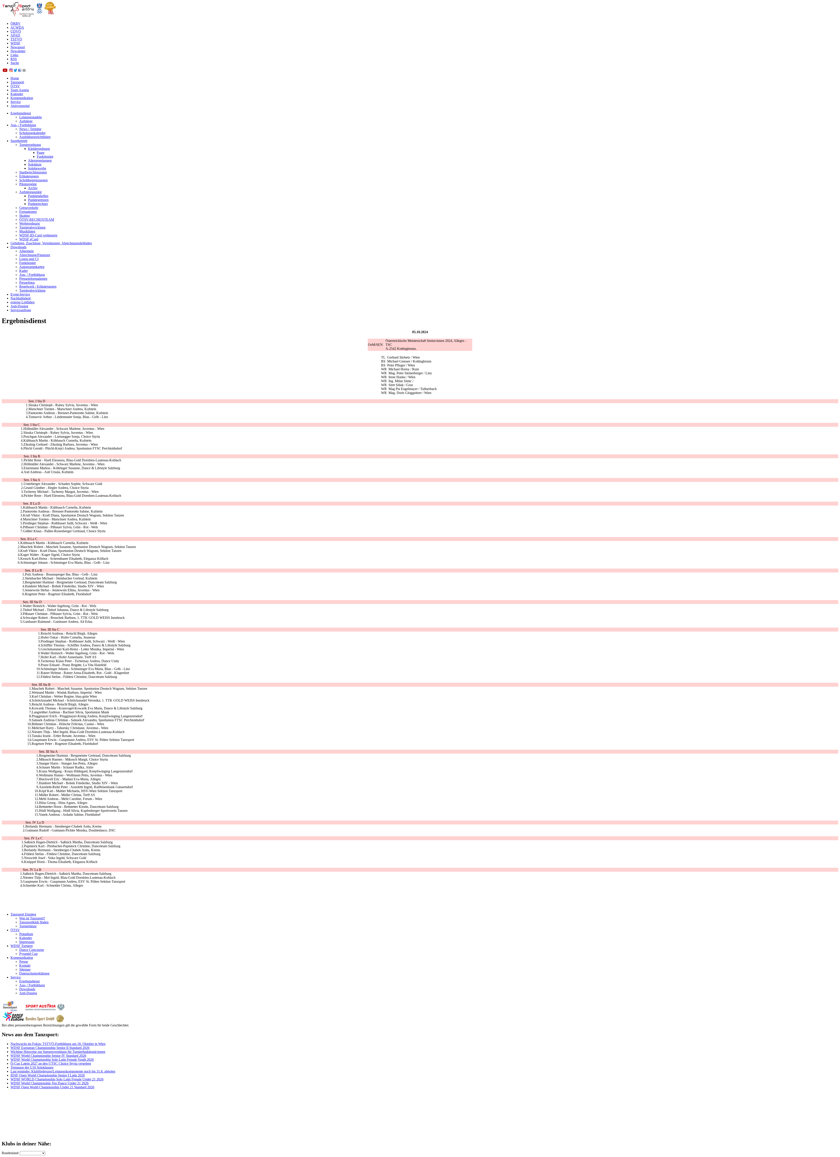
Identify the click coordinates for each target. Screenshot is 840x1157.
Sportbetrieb (18, 141)
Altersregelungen (40, 160)
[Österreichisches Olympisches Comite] (39, 16)
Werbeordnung (29, 223)
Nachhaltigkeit (20, 298)
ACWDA (17, 27)
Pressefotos (27, 282)
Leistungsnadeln (30, 117)
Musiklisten (27, 231)
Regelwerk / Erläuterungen (37, 286)
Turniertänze (28, 926)
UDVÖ (15, 31)
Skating (24, 215)
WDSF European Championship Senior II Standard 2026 (49, 1048)
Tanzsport (17, 82)
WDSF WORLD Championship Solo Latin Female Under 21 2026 (56, 1079)
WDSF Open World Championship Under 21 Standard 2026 (52, 1087)
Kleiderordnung (39, 149)
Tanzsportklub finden (34, 922)
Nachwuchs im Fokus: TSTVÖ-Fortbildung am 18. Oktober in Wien (57, 1044)
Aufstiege (26, 121)
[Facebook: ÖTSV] (19, 71)
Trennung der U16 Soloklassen (31, 1067)
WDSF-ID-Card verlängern (38, 235)
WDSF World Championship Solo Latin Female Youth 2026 (52, 1059)
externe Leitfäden (22, 302)
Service (15, 102)
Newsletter (17, 51)
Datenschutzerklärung (34, 973)
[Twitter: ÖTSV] (15, 71)
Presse (23, 961)
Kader (23, 271)
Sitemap (24, 969)
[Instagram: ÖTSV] (11, 71)
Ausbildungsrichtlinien (35, 137)
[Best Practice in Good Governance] (50, 16)
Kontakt (24, 965)
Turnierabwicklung (32, 227)
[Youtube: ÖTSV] (5, 71)
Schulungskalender (32, 133)
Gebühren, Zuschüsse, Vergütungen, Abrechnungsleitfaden (51, 243)
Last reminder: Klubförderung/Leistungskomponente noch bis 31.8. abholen (62, 1071)
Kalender (16, 94)
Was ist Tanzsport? (32, 918)
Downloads (18, 247)
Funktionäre (45, 156)
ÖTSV (15, 86)
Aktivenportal (20, 106)
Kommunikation (21, 98)
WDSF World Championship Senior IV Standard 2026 (48, 1055)
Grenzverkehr (28, 208)
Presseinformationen (33, 278)
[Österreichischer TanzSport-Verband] (18, 16)
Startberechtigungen (33, 172)
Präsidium (26, 934)
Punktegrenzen (38, 200)
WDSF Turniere (21, 946)
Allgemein (26, 251)
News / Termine (30, 129)
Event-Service (20, 294)
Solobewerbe (37, 168)
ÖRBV (15, 23)
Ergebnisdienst (20, 113)
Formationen (28, 212)
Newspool (17, 47)
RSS (13, 59)
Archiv (33, 188)
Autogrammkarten (31, 267)
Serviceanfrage (20, 310)
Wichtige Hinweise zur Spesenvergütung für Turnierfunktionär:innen (57, 1052)
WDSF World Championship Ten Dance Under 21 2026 (49, 1083)
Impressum (26, 942)
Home (14, 78)
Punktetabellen (38, 196)
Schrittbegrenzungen (33, 180)
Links (14, 55)
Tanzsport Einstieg (23, 914)
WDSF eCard (28, 239)
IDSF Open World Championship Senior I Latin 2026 (47, 1075)
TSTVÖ (16, 39)
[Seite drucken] (24, 71)
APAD (15, 35)
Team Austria (19, 90)
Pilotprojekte (28, 184)
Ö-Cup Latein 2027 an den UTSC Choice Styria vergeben (50, 1063)
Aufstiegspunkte (30, 192)
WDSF (15, 43)
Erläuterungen (29, 176)
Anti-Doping (19, 306)
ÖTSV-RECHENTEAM (36, 219)
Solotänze (35, 164)
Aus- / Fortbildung (23, 125)
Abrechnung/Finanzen (34, 255)
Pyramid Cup (28, 954)
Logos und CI (28, 259)
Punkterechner (38, 204)
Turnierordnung (30, 145)
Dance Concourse (31, 950)
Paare (40, 152)
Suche (14, 63)
